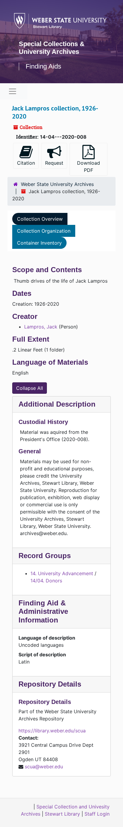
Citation (26, 163)
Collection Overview (40, 219)
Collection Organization (43, 231)
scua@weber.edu (44, 767)
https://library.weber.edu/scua (52, 731)
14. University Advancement (61, 573)
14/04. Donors (46, 581)
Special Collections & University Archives (51, 47)
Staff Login (97, 814)
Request (54, 163)
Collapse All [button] (29, 388)
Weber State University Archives (57, 184)
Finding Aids (43, 66)
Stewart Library (62, 814)
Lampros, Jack (40, 327)
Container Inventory (39, 243)
